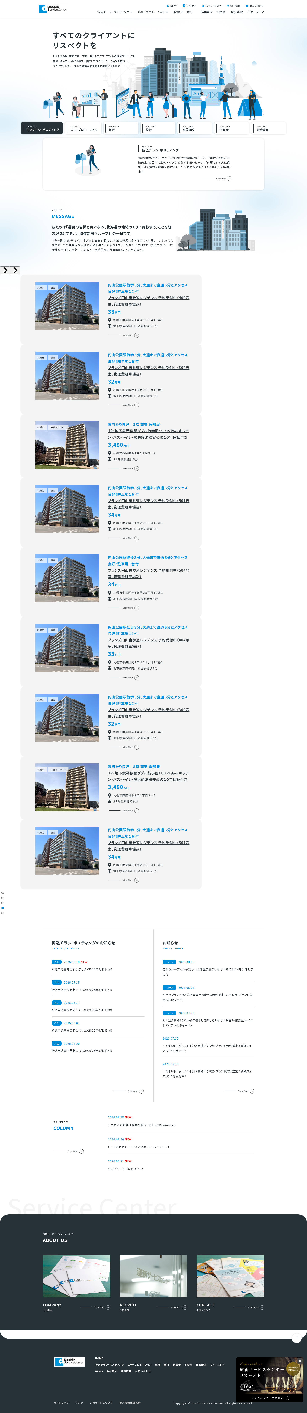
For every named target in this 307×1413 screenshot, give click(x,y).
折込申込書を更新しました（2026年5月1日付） (82, 1050)
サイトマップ (61, 1402)
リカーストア (256, 12)
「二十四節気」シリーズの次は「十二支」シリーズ (138, 1147)
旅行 (190, 12)
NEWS (173, 6)
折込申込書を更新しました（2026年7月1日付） (82, 1010)
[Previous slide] (5, 270)
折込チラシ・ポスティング (109, 1364)
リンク (79, 1402)
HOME (99, 1358)
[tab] (2, 893)
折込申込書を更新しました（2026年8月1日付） (82, 989)
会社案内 (191, 5)
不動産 (220, 12)
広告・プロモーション (140, 1364)
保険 (157, 1364)
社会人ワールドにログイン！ (126, 1169)
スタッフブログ (213, 6)
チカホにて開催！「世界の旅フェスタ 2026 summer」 (142, 1125)
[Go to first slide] (15, 270)
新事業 (177, 1364)
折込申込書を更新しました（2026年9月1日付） (82, 969)
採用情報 (235, 6)
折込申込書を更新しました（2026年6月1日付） (82, 1030)
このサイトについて (101, 1402)
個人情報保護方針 (130, 1402)
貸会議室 (237, 12)
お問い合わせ (257, 6)
